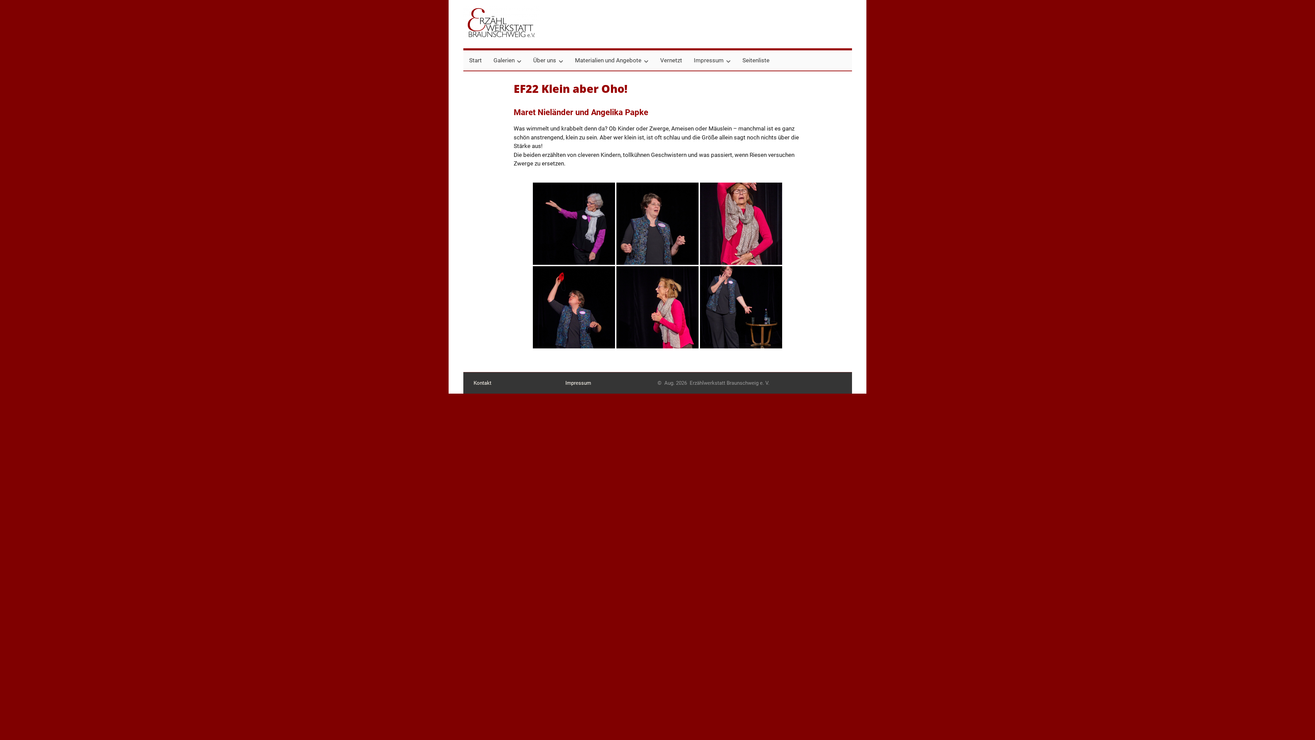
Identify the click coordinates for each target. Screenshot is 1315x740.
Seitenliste (755, 60)
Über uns (544, 60)
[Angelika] (741, 224)
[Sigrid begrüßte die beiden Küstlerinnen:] (574, 224)
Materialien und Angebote (608, 60)
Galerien (504, 60)
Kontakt (482, 383)
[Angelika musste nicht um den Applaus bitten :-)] (657, 307)
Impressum (709, 60)
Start (475, 60)
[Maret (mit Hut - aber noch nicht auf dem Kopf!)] (574, 307)
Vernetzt (671, 60)
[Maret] (741, 307)
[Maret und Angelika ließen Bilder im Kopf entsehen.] (657, 224)
